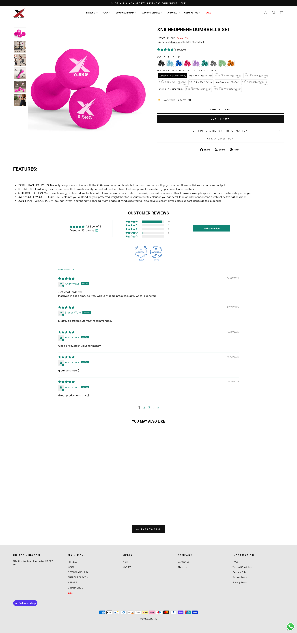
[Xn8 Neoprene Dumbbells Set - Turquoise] (49, 507)
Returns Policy (239, 577)
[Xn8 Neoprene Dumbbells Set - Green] (58, 507)
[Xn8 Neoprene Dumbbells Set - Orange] (62, 507)
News (125, 561)
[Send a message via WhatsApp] (290, 626)
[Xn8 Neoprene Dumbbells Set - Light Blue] (33, 507)
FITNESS (90, 12)
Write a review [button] (212, 228)
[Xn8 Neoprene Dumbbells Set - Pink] (41, 507)
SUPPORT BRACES (151, 12)
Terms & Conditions (242, 567)
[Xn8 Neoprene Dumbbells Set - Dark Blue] (37, 507)
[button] (20, 33)
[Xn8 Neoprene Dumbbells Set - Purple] (45, 507)
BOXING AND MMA (125, 12)
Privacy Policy (239, 582)
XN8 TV (127, 567)
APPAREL (172, 12)
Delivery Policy (240, 572)
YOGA (105, 12)
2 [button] (144, 407)
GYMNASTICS (191, 12)
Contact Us (183, 561)
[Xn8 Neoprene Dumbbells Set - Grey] (54, 507)
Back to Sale (150, 529)
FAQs (235, 561)
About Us (182, 567)
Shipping (175, 41)
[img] (66, 278)
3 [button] (149, 407)
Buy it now (220, 118)
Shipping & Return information (220, 130)
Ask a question (220, 138)
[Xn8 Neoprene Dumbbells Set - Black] (29, 507)
